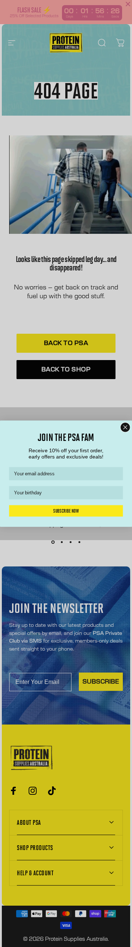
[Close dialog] (125, 427)
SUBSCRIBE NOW (66, 510)
